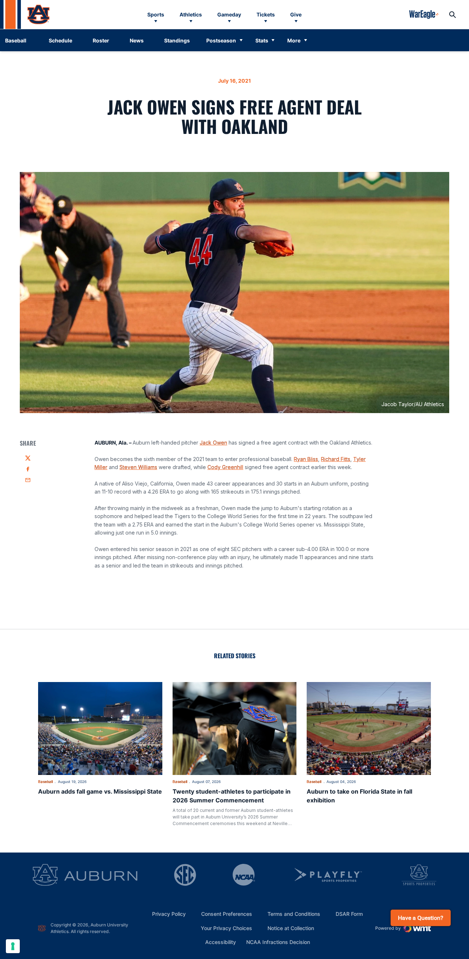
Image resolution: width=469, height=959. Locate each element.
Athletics (191, 14)
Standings (177, 40)
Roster (101, 40)
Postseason (221, 40)
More (293, 40)
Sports (155, 14)
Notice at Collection (290, 928)
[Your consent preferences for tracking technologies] (13, 946)
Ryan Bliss (306, 459)
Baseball (45, 781)
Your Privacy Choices (226, 928)
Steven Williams (138, 467)
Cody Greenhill (225, 467)
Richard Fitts (335, 459)
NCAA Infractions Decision (278, 942)
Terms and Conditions (293, 914)
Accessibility (220, 942)
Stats (261, 40)
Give (296, 14)
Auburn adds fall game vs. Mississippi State (100, 791)
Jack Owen (213, 442)
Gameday (229, 14)
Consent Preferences (226, 914)
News (137, 40)
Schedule (60, 40)
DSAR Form (349, 914)
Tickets (265, 14)
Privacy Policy (169, 914)
